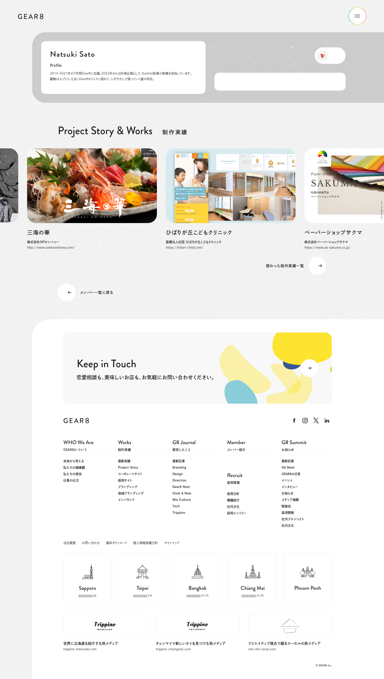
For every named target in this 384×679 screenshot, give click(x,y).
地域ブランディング (131, 493)
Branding (179, 467)
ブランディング (128, 486)
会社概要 (69, 542)
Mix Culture (181, 499)
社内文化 (288, 525)
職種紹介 (233, 500)
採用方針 (233, 493)
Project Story (128, 467)
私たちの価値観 (74, 467)
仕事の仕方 (71, 480)
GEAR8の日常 (291, 474)
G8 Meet (288, 467)
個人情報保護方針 (145, 542)
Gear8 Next (181, 486)
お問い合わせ (91, 542)
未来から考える (73, 461)
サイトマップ (171, 542)
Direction (179, 480)
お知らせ (288, 493)
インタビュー (290, 486)
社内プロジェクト (293, 519)
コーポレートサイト (130, 474)
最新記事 (178, 461)
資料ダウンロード (116, 542)
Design (177, 474)
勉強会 (286, 506)
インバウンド (126, 499)
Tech (176, 506)
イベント (287, 480)
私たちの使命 (72, 474)
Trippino (178, 512)
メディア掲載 (290, 499)
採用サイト (125, 480)
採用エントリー (236, 513)
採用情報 (288, 512)
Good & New (181, 493)
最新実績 (124, 461)
